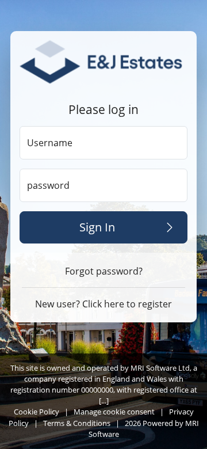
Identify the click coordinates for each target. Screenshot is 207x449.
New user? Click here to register (103, 304)
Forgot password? (104, 271)
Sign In (97, 227)
